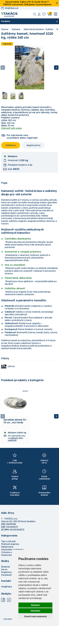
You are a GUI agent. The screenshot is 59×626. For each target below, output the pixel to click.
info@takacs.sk (11, 8)
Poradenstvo (7, 575)
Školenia (5, 566)
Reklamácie (7, 546)
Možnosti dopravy (10, 544)
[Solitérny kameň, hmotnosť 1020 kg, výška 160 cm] (29, 68)
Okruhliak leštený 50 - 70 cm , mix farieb (15, 421)
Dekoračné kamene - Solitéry (38, 29)
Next (56, 67)
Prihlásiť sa (10, 145)
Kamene (16, 29)
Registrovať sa (33, 145)
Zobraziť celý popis (11, 128)
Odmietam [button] (35, 611)
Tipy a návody (8, 541)
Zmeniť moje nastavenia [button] (35, 616)
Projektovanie (8, 572)
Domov (4, 29)
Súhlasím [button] (35, 605)
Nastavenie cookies (11, 555)
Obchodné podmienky (12, 549)
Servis (4, 569)
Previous (3, 67)
